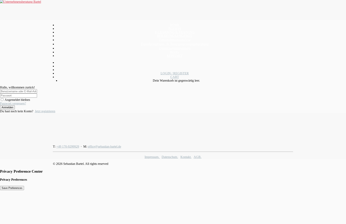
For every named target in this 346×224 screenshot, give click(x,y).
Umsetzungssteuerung (175, 48)
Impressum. (152, 157)
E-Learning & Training (174, 32)
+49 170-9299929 (67, 146)
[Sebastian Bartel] (173, 10)
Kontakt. (185, 157)
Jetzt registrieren (45, 111)
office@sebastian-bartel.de (104, 146)
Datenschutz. (170, 157)
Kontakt (175, 55)
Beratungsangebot (174, 36)
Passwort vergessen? (13, 103)
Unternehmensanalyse (175, 40)
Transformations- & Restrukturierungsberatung (175, 44)
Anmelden (7, 107)
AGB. (197, 157)
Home (174, 25)
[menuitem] (174, 25)
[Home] (78, 127)
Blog (174, 52)
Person (174, 28)
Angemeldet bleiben (17, 99)
